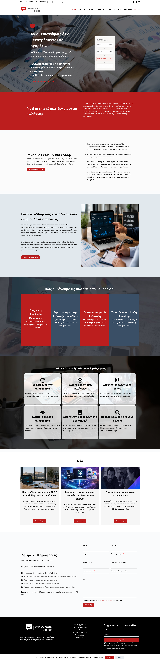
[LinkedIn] (136, 2)
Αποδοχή (109, 657)
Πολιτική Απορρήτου (80, 632)
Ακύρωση (119, 657)
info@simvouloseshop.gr (56, 2)
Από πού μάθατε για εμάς (118, 571)
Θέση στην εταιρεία (117, 554)
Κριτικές (112, 9)
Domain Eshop (87, 562)
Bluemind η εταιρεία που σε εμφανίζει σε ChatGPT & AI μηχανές (80, 495)
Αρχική (74, 9)
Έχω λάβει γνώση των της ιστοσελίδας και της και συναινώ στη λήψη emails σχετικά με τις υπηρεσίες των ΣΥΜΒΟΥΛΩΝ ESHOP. (121, 645)
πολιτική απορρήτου (106, 600)
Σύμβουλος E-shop (86, 9)
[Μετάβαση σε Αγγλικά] (135, 9)
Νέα (119, 9)
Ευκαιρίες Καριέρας (80, 627)
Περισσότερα (39, 521)
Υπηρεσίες (101, 9)
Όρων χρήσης (121, 643)
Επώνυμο (113, 545)
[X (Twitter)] (133, 2)
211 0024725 (42, 2)
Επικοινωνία (127, 9)
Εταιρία (85, 554)
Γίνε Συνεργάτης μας (80, 625)
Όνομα (85, 545)
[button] (36, 169)
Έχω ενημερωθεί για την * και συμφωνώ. (103, 600)
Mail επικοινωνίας (88, 571)
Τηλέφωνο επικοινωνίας (118, 562)
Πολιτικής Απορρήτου (109, 645)
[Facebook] (139, 2)
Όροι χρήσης (79, 635)
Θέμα (84, 579)
